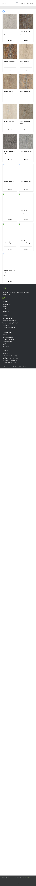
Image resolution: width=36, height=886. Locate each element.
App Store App (7, 344)
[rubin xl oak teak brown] (26, 81)
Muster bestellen (8, 318)
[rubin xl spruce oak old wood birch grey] (26, 230)
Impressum (6, 346)
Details (10, 40)
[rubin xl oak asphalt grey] (10, 141)
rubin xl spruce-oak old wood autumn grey (9, 273)
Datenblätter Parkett (9, 327)
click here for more (28, 877)
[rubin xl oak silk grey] (26, 141)
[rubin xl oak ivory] (10, 111)
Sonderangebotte (8, 309)
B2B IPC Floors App (8, 339)
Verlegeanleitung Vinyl (10, 321)
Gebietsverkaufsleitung (10, 356)
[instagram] (4, 298)
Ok (18, 883)
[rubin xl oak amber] (10, 171)
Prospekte (6, 311)
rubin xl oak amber (9, 181)
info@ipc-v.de (12, 362)
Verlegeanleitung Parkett (10, 323)
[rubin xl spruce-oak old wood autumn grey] (10, 260)
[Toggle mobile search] (6, 3)
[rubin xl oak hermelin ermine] (26, 200)
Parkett (5, 306)
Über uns (5, 335)
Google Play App (7, 341)
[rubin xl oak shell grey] (26, 21)
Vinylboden (6, 304)
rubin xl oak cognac (9, 61)
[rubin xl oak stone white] (10, 200)
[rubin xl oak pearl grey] (10, 21)
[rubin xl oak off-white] (26, 51)
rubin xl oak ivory (9, 121)
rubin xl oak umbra (25, 181)
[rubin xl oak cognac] (10, 51)
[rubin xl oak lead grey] (26, 111)
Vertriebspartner (8, 337)
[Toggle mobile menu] (3, 3)
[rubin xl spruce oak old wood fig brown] (10, 230)
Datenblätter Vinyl (8, 325)
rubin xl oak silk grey (26, 151)
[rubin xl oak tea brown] (10, 81)
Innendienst (6, 353)
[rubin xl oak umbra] (26, 171)
